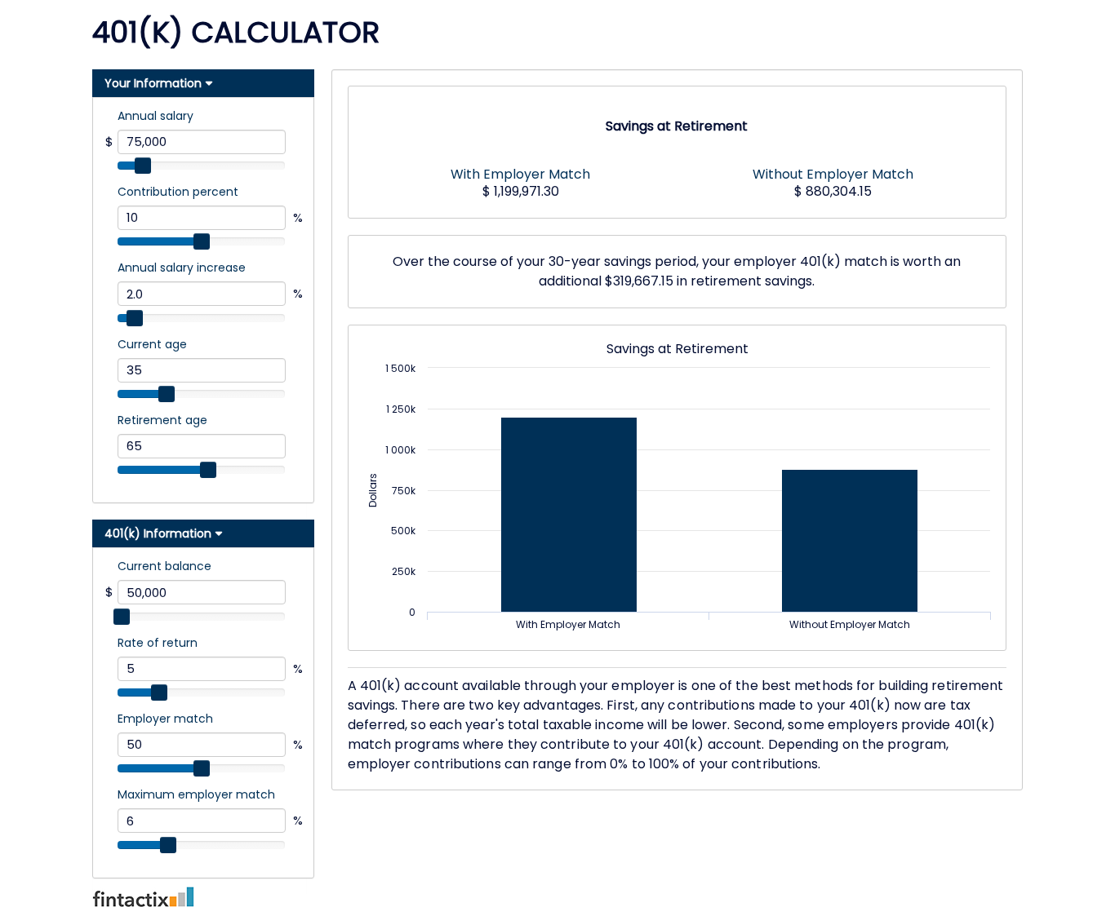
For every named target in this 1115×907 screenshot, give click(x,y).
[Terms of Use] (557, 897)
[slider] (143, 165)
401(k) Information (157, 533)
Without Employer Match (833, 173)
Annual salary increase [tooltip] (182, 267)
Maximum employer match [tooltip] (196, 794)
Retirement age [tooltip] (162, 420)
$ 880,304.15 (833, 191)
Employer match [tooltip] (165, 718)
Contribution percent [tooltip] (178, 192)
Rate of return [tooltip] (158, 643)
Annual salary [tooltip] (155, 116)
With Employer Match (520, 173)
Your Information (153, 83)
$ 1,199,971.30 (520, 191)
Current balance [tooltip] (164, 566)
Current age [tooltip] (152, 344)
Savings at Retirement (677, 126)
